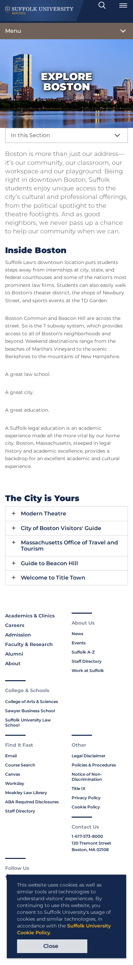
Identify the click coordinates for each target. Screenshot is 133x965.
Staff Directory (87, 661)
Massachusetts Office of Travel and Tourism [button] (69, 546)
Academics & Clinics (30, 616)
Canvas (12, 774)
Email (11, 755)
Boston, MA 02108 (90, 849)
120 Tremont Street (91, 843)
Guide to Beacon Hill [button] (49, 563)
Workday (14, 783)
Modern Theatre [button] (43, 514)
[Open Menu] (123, 5)
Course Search (20, 764)
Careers (14, 625)
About (12, 663)
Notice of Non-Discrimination (87, 777)
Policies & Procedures (94, 764)
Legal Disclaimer (88, 755)
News (77, 633)
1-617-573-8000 (87, 836)
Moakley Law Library (26, 792)
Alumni (14, 654)
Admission (18, 635)
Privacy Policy (86, 797)
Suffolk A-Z (83, 652)
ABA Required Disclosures (32, 801)
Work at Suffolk (88, 670)
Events (79, 642)
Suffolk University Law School (28, 722)
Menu (13, 31)
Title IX (78, 788)
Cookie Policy (86, 806)
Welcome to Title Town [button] (53, 578)
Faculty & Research (29, 644)
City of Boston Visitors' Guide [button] (61, 528)
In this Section (30, 135)
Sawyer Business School (30, 710)
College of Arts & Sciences (31, 701)
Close (50, 946)
